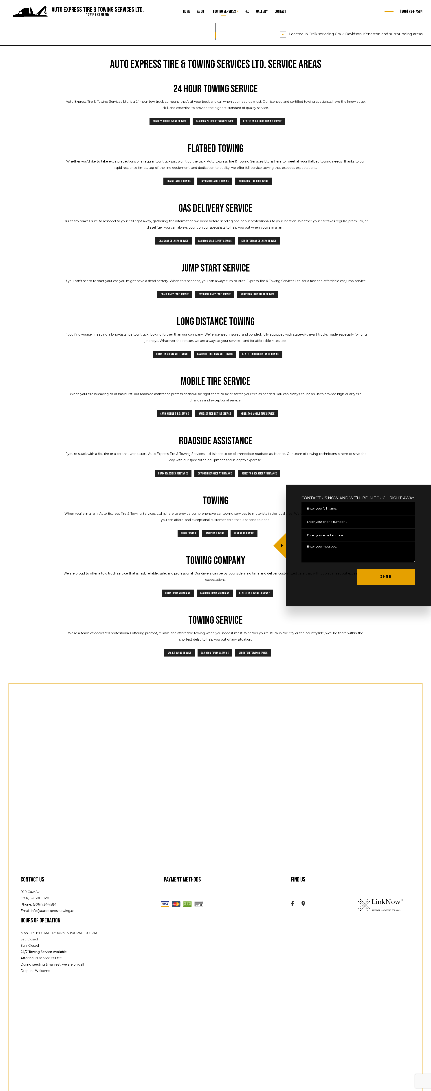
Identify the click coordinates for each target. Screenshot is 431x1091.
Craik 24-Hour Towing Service (169, 121)
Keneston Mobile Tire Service (258, 414)
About (201, 11)
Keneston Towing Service (253, 653)
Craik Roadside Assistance (173, 473)
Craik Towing (188, 533)
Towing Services (224, 11)
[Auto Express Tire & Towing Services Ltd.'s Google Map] (303, 904)
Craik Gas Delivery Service (173, 241)
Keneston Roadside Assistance (259, 473)
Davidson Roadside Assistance (215, 473)
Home (186, 11)
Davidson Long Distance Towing (215, 354)
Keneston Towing (244, 533)
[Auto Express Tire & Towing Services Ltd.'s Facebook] (292, 904)
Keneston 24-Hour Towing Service (262, 121)
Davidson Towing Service (215, 653)
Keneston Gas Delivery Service (258, 241)
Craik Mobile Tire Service (174, 414)
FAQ (247, 11)
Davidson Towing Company (214, 593)
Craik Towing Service (179, 653)
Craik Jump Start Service (175, 294)
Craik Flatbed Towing (179, 181)
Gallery (262, 11)
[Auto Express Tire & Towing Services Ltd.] (30, 12)
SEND (386, 577)
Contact (280, 11)
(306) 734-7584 (411, 11)
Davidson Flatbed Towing (215, 181)
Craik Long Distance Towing (171, 354)
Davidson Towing (214, 533)
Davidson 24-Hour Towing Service (214, 121)
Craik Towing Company (177, 593)
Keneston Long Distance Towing (260, 354)
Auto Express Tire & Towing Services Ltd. (98, 9)
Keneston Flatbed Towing (253, 181)
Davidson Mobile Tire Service (214, 414)
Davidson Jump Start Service (215, 294)
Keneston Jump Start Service (257, 294)
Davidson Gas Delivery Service (215, 241)
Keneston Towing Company (254, 593)
